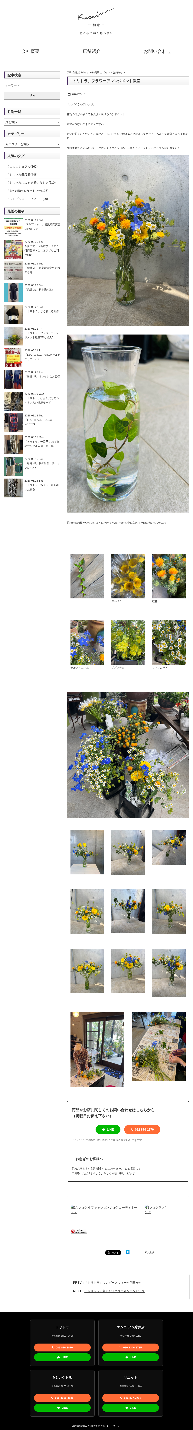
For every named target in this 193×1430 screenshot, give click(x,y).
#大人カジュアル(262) (23, 166)
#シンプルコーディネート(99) (28, 198)
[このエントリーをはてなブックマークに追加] (127, 1252)
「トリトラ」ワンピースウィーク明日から (113, 1282)
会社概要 (30, 51)
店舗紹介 (92, 51)
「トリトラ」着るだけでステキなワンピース (114, 1291)
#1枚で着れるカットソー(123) (28, 190)
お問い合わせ (158, 51)
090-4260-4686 (64, 1397)
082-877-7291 (132, 1397)
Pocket (149, 1252)
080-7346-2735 (132, 1347)
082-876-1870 (144, 1129)
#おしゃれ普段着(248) (23, 174)
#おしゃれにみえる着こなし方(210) (32, 182)
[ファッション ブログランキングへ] (79, 1231)
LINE (110, 1129)
